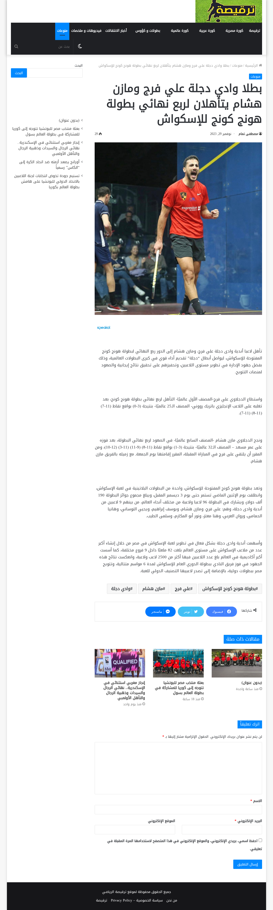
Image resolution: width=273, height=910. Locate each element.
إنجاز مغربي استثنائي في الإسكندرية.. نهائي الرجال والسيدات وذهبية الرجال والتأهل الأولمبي (124, 690)
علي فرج (182, 588)
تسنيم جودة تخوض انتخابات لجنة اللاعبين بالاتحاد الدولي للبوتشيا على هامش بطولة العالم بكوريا (46, 181)
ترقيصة (254, 30)
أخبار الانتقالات (116, 30)
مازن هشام (152, 588)
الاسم (256, 800)
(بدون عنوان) (252, 682)
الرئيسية (252, 65)
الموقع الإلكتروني (161, 820)
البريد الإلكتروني (248, 820)
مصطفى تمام (248, 134)
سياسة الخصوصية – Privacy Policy (137, 900)
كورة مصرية (234, 30)
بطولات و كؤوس (147, 30)
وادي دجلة (120, 588)
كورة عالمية (179, 30)
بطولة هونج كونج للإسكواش (229, 588)
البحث (79, 65)
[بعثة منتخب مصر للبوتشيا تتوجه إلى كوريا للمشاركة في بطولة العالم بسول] (178, 663)
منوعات (62, 30)
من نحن (171, 900)
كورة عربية (207, 30)
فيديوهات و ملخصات (86, 30)
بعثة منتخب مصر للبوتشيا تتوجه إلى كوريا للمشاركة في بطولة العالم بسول (179, 687)
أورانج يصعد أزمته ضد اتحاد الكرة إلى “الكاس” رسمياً (49, 165)
